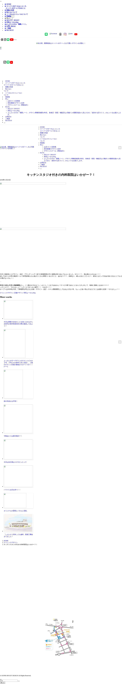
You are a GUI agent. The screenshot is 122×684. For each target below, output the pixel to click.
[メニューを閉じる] (1, 1)
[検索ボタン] (14, 39)
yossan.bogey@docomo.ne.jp (61, 585)
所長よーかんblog (29, 293)
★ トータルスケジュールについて (16, 14)
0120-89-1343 (55, 561)
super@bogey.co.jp (61, 571)
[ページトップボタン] (1, 679)
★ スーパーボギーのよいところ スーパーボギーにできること (15, 7)
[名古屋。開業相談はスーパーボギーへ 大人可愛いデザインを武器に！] (61, 43)
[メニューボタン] (15, 39)
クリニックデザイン (7, 293)
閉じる (2, 683)
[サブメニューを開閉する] (12, 16)
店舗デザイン (19, 293)
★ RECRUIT (9, 30)
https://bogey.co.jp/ (61, 662)
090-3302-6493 (61, 583)
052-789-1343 (66, 561)
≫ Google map (61, 599)
